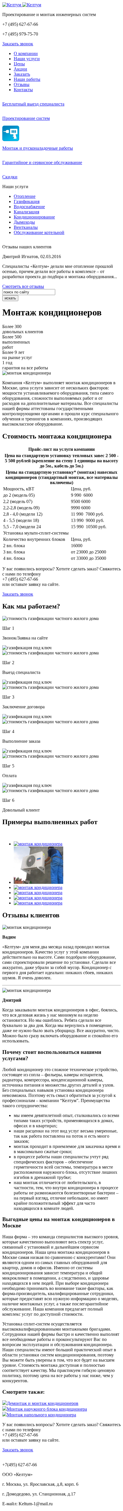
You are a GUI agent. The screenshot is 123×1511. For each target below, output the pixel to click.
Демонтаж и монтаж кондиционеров (42, 1403)
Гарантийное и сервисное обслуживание (42, 162)
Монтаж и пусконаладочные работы (37, 148)
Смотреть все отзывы (23, 286)
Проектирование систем (26, 118)
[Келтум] (21, 4)
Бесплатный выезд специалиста (33, 104)
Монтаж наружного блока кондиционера (47, 1409)
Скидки (9, 176)
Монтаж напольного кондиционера (41, 1414)
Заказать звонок (17, 43)
